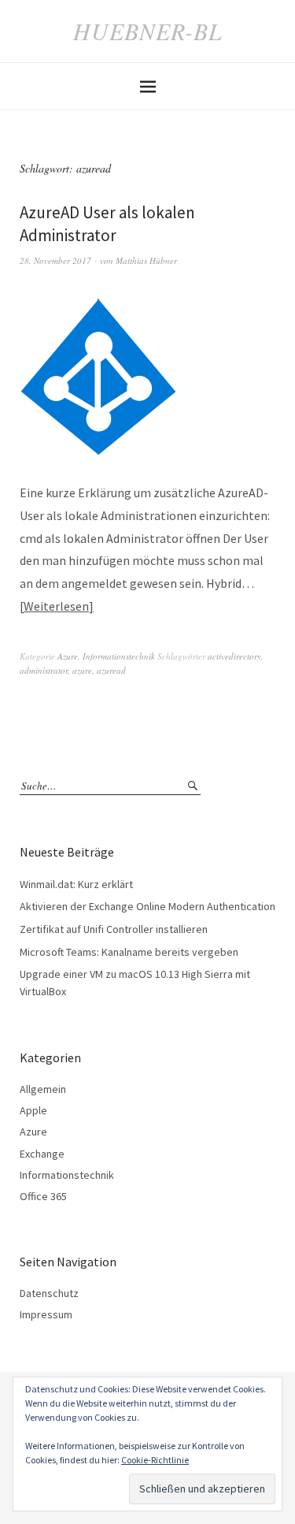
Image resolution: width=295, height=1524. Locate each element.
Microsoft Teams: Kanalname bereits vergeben (129, 952)
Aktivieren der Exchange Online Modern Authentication (147, 906)
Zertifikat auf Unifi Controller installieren (114, 929)
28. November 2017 (55, 260)
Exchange (42, 1154)
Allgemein (43, 1089)
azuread (111, 670)
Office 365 (43, 1196)
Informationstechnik (119, 656)
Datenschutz (49, 1293)
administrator (44, 670)
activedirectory (234, 656)
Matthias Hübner (146, 260)
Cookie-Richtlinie (155, 1460)
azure (82, 670)
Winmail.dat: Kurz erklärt (76, 884)
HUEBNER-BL (148, 30)
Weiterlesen (56, 606)
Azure (67, 656)
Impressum (46, 1314)
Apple (33, 1110)
